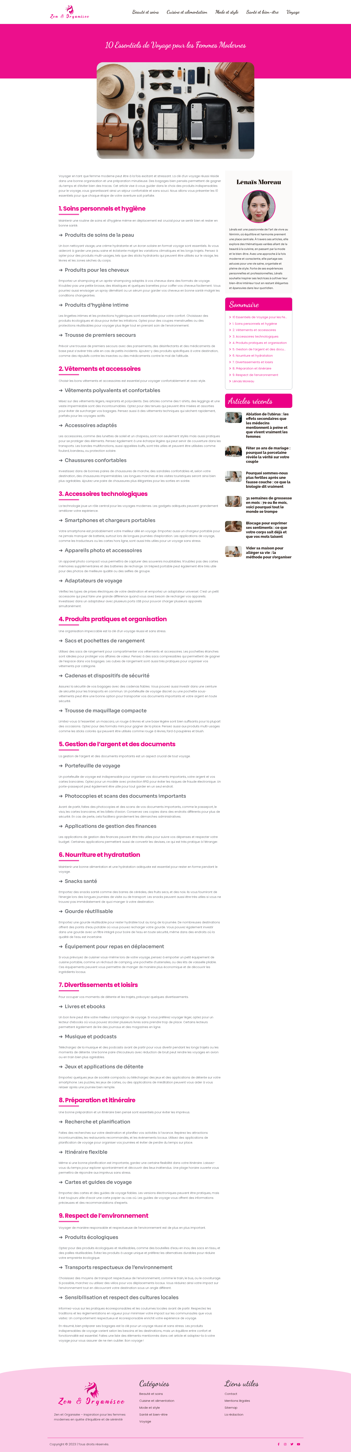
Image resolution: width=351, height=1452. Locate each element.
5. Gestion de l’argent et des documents (260, 349)
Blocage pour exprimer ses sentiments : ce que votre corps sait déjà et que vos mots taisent (266, 530)
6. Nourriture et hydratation (253, 355)
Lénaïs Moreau (243, 381)
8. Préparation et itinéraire (252, 368)
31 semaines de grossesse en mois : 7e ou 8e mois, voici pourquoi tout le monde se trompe (269, 505)
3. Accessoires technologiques (255, 336)
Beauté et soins (145, 12)
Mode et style (226, 12)
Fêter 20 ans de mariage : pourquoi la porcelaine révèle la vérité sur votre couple (268, 455)
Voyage (293, 12)
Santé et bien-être (262, 12)
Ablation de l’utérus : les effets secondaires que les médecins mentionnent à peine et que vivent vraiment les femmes (267, 425)
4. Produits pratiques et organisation (260, 343)
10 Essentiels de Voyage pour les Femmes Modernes (260, 317)
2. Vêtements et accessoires (254, 330)
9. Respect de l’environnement (255, 375)
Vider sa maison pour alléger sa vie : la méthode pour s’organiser (268, 552)
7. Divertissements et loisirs (253, 362)
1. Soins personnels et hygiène (255, 323)
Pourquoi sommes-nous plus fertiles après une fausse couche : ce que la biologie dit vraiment (268, 480)
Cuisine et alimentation (187, 12)
